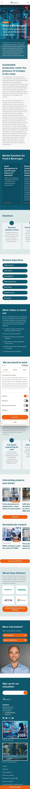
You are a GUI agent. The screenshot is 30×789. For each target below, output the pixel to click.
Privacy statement (7, 772)
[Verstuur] (25, 693)
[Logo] (14, 2)
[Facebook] (6, 718)
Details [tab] (15, 370)
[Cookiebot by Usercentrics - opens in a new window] (21, 366)
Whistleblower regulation (9, 778)
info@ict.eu (8, 714)
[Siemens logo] (22, 589)
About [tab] (24, 370)
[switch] (26, 401)
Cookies (4, 766)
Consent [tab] (5, 370)
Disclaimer (5, 769)
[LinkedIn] (3, 718)
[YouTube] (13, 718)
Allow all (15, 417)
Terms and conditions (8, 775)
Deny (15, 422)
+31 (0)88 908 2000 (10, 712)
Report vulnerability (7, 781)
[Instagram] (9, 718)
